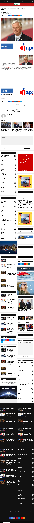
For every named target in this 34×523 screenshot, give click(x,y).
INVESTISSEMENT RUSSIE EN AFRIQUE (6, 220)
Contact (8, 1)
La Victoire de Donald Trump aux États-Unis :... (29, 330)
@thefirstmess (25, 356)
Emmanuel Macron (7, 67)
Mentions (5, 1)
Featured (3, 98)
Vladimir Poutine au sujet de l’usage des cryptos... (24, 310)
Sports (19, 397)
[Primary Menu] (1, 4)
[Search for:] (25, 231)
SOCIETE (2, 187)
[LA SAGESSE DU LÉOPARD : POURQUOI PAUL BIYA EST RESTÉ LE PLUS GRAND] (3, 260)
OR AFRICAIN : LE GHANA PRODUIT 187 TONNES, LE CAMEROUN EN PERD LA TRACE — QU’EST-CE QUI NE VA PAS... (11, 286)
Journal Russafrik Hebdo (5, 177)
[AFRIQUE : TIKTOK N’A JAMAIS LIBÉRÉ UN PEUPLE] (3, 280)
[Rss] (24, 518)
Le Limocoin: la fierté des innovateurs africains (29, 322)
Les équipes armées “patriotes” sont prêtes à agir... (21, 330)
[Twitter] (12, 518)
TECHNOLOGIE (3, 238)
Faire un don (11, 1)
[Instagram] (14, 518)
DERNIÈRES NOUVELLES (4, 161)
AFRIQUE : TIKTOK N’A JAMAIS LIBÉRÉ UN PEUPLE (11, 279)
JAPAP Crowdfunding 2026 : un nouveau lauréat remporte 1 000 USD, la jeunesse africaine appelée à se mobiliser (11, 266)
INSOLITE (2, 216)
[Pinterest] (17, 518)
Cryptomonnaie (3, 159)
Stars (2, 192)
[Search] (32, 232)
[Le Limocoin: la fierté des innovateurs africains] (29, 318)
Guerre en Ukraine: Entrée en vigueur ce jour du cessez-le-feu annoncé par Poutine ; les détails (17, 131)
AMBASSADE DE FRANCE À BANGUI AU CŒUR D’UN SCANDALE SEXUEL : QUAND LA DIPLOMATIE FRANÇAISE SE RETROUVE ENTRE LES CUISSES (11, 273)
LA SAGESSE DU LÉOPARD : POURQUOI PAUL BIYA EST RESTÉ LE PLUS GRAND (11, 260)
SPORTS (2, 191)
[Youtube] (22, 518)
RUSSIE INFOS (3, 183)
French (5, 522)
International (3, 173)
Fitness (2, 170)
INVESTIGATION (3, 174)
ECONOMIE (2, 206)
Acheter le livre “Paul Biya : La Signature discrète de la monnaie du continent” (23, 1)
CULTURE (2, 160)
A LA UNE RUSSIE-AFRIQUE (5, 155)
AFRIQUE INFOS (3, 156)
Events (2, 168)
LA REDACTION (4, 13)
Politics (19, 388)
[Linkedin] (19, 518)
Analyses (2, 202)
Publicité (2, 1)
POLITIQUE (2, 182)
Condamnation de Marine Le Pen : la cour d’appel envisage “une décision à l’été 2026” (28, 130)
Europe (2, 211)
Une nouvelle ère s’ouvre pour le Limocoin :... (21, 322)
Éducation (2, 164)
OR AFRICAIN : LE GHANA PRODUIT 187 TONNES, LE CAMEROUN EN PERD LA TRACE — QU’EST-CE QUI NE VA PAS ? (25, 208)
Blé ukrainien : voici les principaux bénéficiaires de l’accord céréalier (5, 130)
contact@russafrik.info (18, 513)
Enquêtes (2, 165)
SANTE (2, 186)
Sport (2, 188)
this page (13, 383)
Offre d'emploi (3, 179)
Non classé (3, 178)
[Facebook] (10, 518)
